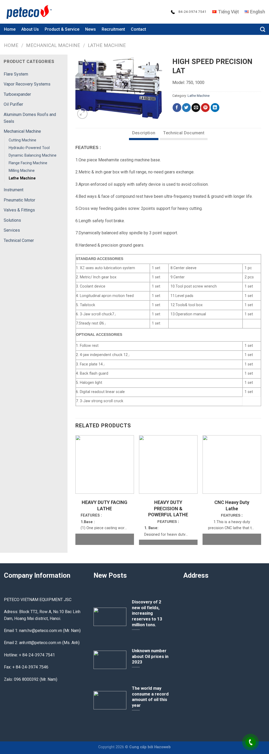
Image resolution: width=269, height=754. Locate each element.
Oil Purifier (13, 104)
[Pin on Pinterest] (205, 107)
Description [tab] (144, 132)
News (90, 29)
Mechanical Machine (53, 45)
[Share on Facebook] (177, 107)
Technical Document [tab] (183, 132)
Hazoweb (162, 747)
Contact (138, 29)
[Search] (262, 29)
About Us (30, 29)
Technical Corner (19, 240)
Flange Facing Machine (28, 163)
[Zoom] (82, 114)
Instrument (13, 189)
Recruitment (113, 29)
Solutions (12, 220)
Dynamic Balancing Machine (32, 155)
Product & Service (62, 29)
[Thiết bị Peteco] (30, 11)
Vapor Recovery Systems (27, 84)
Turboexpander (17, 94)
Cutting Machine (22, 140)
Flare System (16, 74)
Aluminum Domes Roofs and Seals (30, 118)
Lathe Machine (107, 45)
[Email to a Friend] (196, 107)
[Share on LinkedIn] (215, 107)
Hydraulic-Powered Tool (29, 148)
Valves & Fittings (19, 210)
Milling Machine (22, 170)
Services (12, 230)
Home (9, 29)
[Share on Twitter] (186, 107)
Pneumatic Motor (19, 200)
